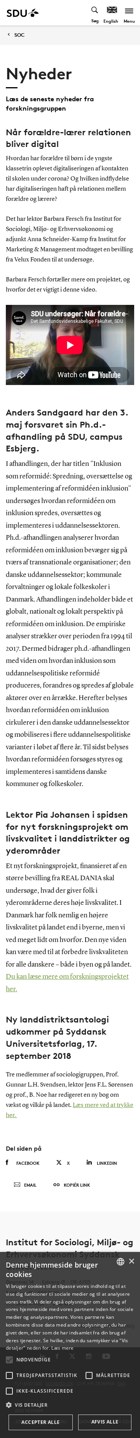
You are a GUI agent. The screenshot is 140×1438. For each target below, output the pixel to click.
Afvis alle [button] (105, 1421)
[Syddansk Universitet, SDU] (23, 13)
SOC (19, 35)
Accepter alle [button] (40, 1422)
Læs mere (62, 1348)
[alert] (70, 1345)
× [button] (131, 1261)
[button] (9, 1360)
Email (30, 1185)
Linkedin (107, 1163)
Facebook (28, 1163)
